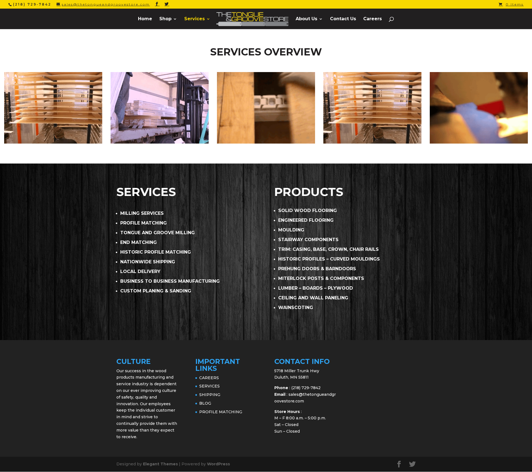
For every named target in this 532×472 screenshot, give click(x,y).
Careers (372, 19)
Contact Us (343, 19)
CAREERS (209, 377)
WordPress (218, 463)
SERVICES (209, 386)
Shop (165, 19)
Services (194, 19)
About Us (306, 19)
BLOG (205, 403)
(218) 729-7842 (306, 387)
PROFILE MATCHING (220, 411)
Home (145, 19)
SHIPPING (209, 394)
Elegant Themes (160, 463)
